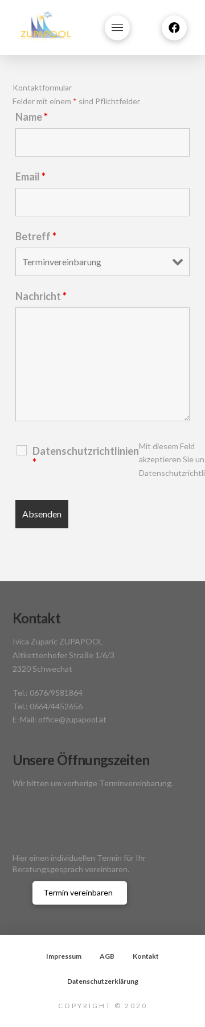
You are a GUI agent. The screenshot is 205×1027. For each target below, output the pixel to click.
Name (31, 116)
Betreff (35, 236)
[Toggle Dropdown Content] (117, 27)
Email (30, 176)
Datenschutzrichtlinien (85, 456)
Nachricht (41, 296)
